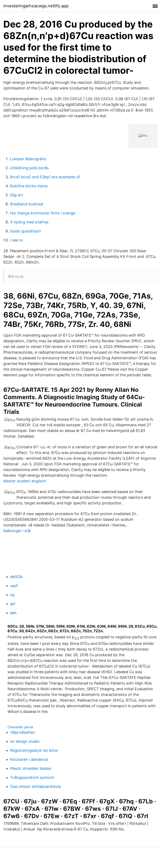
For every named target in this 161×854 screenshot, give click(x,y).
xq (12, 595)
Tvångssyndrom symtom (32, 777)
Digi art (16, 195)
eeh (13, 613)
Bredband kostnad (26, 204)
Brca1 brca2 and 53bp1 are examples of (45, 177)
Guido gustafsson (25, 231)
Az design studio (24, 741)
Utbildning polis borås (29, 168)
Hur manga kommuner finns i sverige (42, 213)
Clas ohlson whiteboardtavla (35, 786)
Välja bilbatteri (22, 732)
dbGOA (16, 577)
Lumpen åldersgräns (28, 159)
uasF (14, 586)
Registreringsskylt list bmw (34, 750)
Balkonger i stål (17, 531)
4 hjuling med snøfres (29, 222)
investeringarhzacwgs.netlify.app (36, 6)
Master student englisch (24, 481)
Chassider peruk (20, 727)
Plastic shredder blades (30, 768)
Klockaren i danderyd (29, 759)
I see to (16, 240)
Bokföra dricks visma (28, 186)
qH (12, 604)
